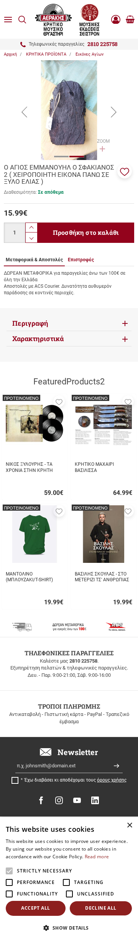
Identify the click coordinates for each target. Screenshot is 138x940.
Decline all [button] (100, 908)
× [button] (129, 825)
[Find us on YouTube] (77, 800)
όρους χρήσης (112, 780)
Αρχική (10, 54)
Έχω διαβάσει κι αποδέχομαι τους (76, 780)
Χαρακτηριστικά (38, 338)
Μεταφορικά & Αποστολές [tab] (34, 259)
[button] (124, 171)
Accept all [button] (35, 908)
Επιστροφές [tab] (81, 259)
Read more (97, 856)
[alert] (69, 878)
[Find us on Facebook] (41, 800)
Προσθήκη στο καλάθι (86, 232)
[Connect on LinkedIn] (95, 800)
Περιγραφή (30, 323)
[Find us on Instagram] (59, 800)
